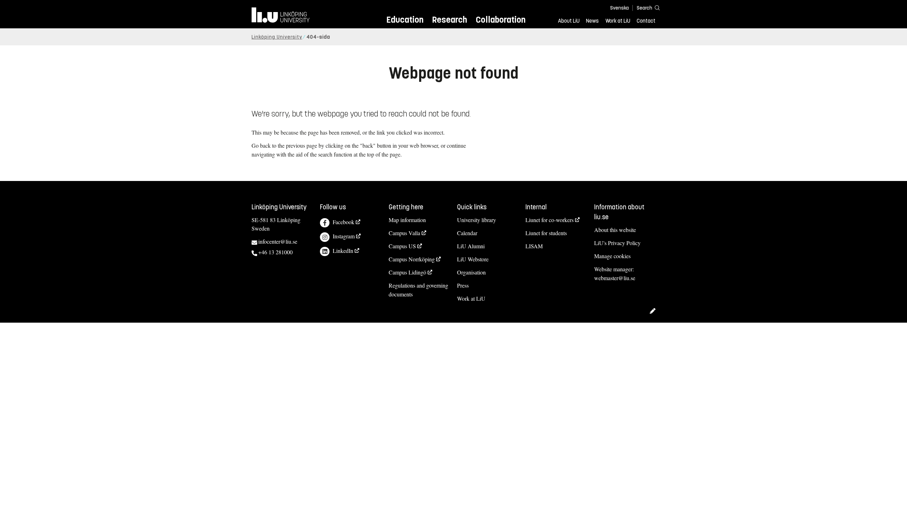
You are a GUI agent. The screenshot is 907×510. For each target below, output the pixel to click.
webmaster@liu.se (614, 278)
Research (449, 19)
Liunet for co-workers (549, 219)
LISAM (534, 246)
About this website (615, 229)
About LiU (569, 21)
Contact (646, 21)
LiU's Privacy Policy (617, 242)
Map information (407, 219)
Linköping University (277, 37)
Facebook (343, 222)
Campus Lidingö (407, 272)
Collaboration (500, 19)
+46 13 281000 (275, 252)
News (592, 21)
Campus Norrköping (412, 259)
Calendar (467, 233)
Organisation (471, 272)
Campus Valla (404, 233)
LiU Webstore (473, 259)
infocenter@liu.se (277, 241)
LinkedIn (343, 250)
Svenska (619, 8)
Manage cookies (612, 256)
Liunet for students (546, 233)
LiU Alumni (471, 246)
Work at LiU (617, 21)
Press (463, 285)
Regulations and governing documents (418, 290)
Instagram (344, 236)
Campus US (402, 246)
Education (404, 19)
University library (476, 219)
